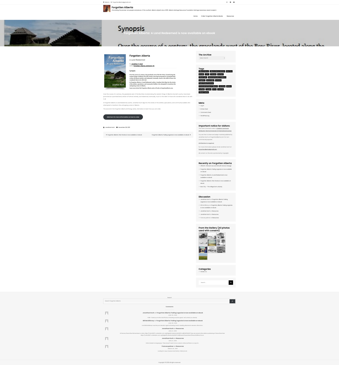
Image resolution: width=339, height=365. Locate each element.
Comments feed (205, 112)
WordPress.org (204, 116)
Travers (208, 89)
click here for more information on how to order (123, 117)
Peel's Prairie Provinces (206, 83)
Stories (202, 272)
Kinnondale (210, 80)
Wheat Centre (203, 92)
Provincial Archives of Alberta (208, 86)
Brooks (201, 74)
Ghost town (202, 77)
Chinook (213, 74)
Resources (230, 16)
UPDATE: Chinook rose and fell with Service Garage (215, 166)
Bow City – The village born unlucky (211, 187)
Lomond (218, 80)
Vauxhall (220, 89)
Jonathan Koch (110, 127)
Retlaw (229, 86)
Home (195, 16)
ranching (222, 86)
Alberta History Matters (217, 71)
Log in (202, 106)
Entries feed (204, 109)
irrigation (202, 80)
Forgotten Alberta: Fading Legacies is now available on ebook (170, 135)
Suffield (201, 89)
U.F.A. (214, 89)
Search (169, 297)
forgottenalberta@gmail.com (208, 149)
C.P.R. (207, 74)
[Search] (231, 282)
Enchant (220, 74)
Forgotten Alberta (122, 7)
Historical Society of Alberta (217, 77)
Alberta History (203, 71)
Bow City (229, 71)
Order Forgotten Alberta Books (212, 16)
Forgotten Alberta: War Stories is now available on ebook (124, 135)
